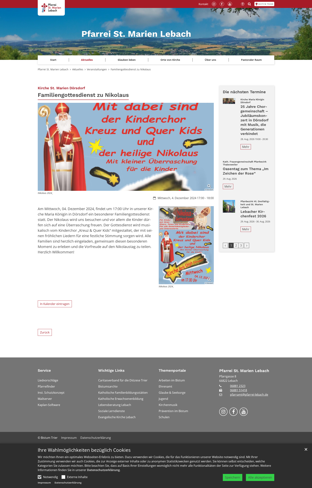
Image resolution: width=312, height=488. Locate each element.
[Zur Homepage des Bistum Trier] (264, 4)
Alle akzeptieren (260, 477)
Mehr (245, 147)
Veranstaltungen (97, 69)
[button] (87, 59)
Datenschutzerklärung (103, 470)
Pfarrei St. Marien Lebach (53, 69)
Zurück (44, 332)
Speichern (232, 477)
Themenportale (172, 370)
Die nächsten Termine (244, 92)
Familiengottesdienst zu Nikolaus (131, 69)
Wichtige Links (111, 370)
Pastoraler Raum (251, 59)
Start (53, 59)
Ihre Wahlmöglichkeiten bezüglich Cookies (84, 450)
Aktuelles (77, 69)
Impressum (44, 482)
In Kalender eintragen (55, 304)
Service (44, 370)
